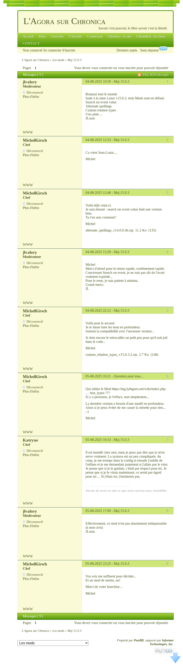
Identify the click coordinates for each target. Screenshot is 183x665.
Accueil (28, 36)
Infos (42, 36)
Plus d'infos (31, 96)
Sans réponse (149, 50)
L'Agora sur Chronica (64, 21)
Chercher (57, 36)
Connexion (95, 36)
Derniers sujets (126, 50)
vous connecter (101, 68)
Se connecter (52, 50)
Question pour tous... (128, 376)
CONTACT (31, 43)
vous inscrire (127, 68)
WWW (28, 132)
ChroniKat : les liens (150, 36)
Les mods (58, 60)
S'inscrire (68, 50)
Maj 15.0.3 (121, 81)
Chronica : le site (119, 36)
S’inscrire (75, 36)
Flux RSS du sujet (155, 74)
